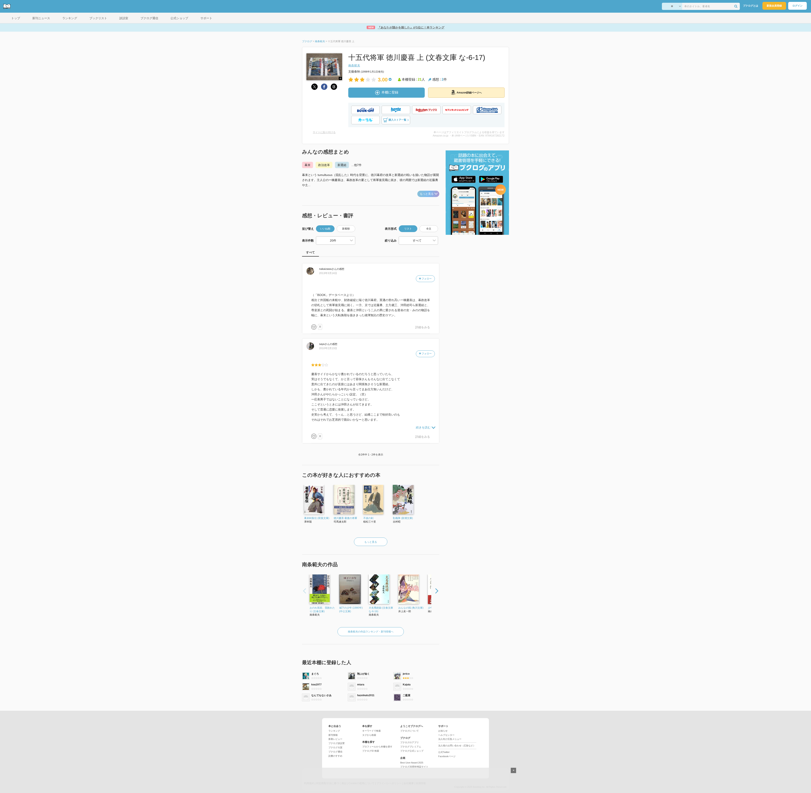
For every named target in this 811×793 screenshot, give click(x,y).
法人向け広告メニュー (449, 739)
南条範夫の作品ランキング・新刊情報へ (370, 631)
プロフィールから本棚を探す (377, 746)
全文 (428, 228)
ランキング (334, 731)
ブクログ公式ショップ (411, 751)
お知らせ (443, 731)
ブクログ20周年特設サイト (414, 766)
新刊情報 (333, 735)
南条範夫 (354, 65)
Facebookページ (447, 756)
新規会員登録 (774, 5)
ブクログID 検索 (370, 751)
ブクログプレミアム (410, 746)
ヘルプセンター (446, 735)
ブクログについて (409, 731)
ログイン (797, 5)
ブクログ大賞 (335, 747)
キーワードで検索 (371, 731)
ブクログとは (750, 5)
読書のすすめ (335, 756)
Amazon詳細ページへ (469, 92)
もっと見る (427, 193)
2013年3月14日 (328, 273)
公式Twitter (444, 752)
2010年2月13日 (328, 348)
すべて (310, 252)
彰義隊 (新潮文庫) (403, 518)
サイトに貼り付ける (324, 132)
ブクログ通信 (335, 751)
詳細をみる (422, 327)
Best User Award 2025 (411, 762)
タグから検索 (369, 735)
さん (328, 268)
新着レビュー (335, 739)
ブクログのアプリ (409, 742)
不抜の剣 (368, 518)
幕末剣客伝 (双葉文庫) (316, 518)
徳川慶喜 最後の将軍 (345, 518)
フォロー (426, 278)
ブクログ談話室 (336, 743)
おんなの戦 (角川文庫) (410, 607)
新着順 (346, 228)
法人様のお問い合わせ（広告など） (456, 745)
